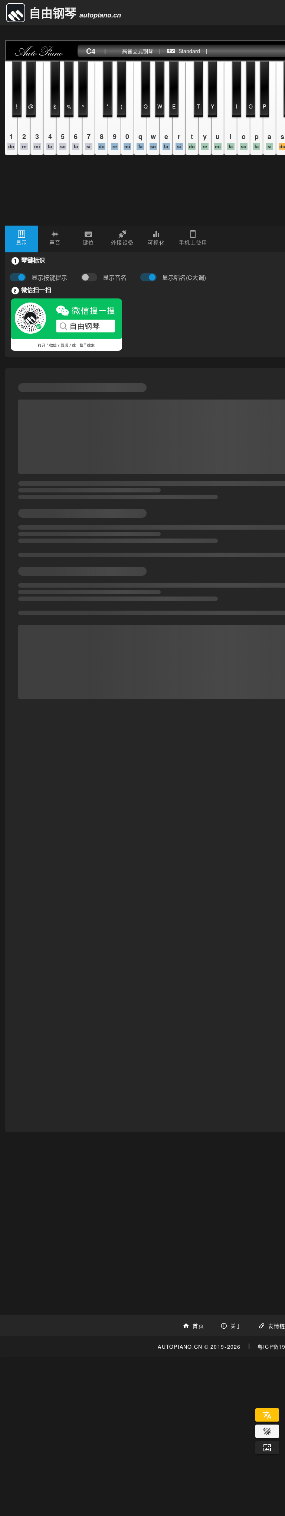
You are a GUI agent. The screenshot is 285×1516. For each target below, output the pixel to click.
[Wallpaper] (267, 1447)
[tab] (21, 239)
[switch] (91, 277)
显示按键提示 (49, 277)
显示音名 (115, 277)
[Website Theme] (267, 1431)
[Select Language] (267, 1415)
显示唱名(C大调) (184, 277)
